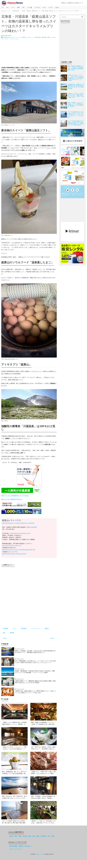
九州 (48, 836)
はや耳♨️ (29, 7)
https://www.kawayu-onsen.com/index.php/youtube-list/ (18, 549)
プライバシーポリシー (16, 849)
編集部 (57, 7)
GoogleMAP (33, 527)
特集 (7, 7)
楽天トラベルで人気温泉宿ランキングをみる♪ (15, 495)
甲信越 (25, 836)
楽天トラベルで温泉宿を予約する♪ (11, 499)
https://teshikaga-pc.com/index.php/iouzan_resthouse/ (18, 523)
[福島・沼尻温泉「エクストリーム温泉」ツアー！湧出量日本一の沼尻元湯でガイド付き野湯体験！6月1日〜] (64, 105)
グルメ (17, 39)
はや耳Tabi (37, 7)
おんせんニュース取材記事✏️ (34, 37)
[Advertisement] (29, 53)
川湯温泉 (5, 628)
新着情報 (44, 37)
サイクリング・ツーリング (8, 39)
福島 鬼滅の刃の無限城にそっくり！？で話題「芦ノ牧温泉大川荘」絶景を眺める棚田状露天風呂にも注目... (75, 68)
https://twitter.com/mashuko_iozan (20, 533)
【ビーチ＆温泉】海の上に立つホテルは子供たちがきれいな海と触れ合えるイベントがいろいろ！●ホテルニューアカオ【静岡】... (75, 114)
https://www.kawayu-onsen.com (11, 545)
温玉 (4, 632)
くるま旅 (53, 37)
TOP (2, 7)
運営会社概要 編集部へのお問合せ (20, 846)
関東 (20, 836)
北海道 (48, 37)
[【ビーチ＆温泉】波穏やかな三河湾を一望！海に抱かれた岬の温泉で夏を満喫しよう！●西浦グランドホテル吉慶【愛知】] (64, 123)
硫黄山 (47, 628)
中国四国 (43, 836)
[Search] (82, 17)
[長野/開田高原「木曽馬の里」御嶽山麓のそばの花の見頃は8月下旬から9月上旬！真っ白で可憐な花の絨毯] (64, 87)
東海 (29, 836)
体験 (23, 7)
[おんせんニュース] (12, 3)
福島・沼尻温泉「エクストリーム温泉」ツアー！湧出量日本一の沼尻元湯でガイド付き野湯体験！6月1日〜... (75, 104)
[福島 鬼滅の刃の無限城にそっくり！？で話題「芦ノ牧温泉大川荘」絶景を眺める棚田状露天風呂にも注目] (64, 68)
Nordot (44, 7)
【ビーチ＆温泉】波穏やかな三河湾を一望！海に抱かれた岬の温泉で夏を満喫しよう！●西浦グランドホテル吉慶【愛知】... (76, 123)
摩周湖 (12, 632)
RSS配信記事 (6, 37)
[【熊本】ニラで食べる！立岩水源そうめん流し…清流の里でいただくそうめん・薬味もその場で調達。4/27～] (64, 96)
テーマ (13, 7)
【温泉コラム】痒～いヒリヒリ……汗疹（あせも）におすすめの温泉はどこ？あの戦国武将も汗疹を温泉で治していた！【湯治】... (75, 77)
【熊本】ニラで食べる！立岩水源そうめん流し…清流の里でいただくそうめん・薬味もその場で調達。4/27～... (75, 95)
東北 (16, 836)
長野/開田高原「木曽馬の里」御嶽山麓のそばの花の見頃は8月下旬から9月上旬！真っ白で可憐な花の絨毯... (76, 86)
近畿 (37, 836)
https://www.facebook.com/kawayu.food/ (14, 554)
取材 (18, 7)
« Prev (5, 638)
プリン (15, 628)
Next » (53, 638)
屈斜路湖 (24, 628)
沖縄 (52, 836)
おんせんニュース (39, 854)
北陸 (33, 836)
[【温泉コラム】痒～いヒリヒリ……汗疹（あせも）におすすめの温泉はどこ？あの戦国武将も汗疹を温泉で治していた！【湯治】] (64, 78)
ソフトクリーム (35, 628)
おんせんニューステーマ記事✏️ (18, 37)
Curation (51, 7)
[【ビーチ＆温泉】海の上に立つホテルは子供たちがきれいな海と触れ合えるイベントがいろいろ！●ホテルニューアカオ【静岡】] (64, 114)
